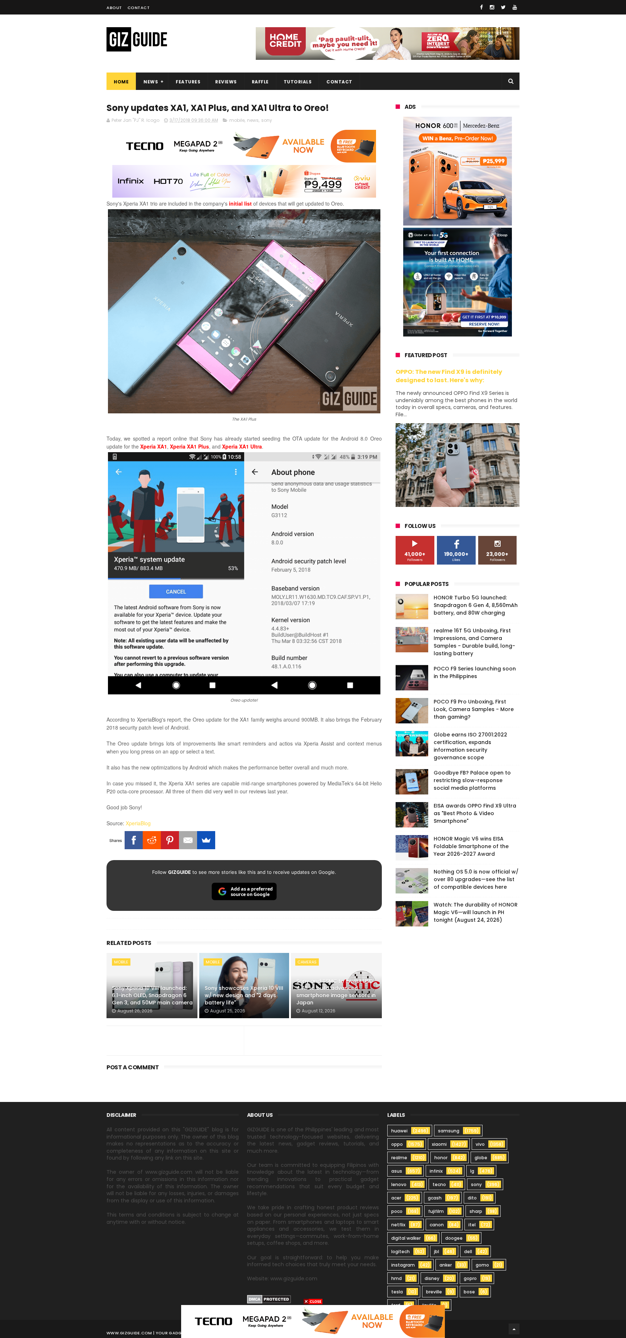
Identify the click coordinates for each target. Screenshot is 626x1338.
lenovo (398, 1184)
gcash (435, 1198)
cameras (307, 962)
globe (481, 1158)
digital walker (406, 1238)
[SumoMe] (206, 840)
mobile (237, 120)
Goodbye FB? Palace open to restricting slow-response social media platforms (472, 780)
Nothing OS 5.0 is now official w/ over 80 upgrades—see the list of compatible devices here (476, 879)
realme (399, 1158)
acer (396, 1198)
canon (437, 1225)
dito (472, 1198)
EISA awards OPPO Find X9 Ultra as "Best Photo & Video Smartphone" (475, 813)
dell (468, 1251)
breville (434, 1292)
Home (121, 82)
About (114, 8)
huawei (399, 1131)
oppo (397, 1144)
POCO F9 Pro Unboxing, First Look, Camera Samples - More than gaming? (474, 709)
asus (396, 1171)
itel (472, 1225)
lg (472, 1171)
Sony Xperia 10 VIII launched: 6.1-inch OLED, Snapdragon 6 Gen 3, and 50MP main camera (152, 995)
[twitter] (503, 7)
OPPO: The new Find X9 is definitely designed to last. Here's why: (449, 376)
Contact (139, 8)
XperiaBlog (138, 823)
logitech (400, 1251)
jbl (436, 1251)
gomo (482, 1265)
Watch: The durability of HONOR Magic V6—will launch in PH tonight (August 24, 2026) (476, 912)
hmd (396, 1278)
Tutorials (298, 82)
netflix (398, 1225)
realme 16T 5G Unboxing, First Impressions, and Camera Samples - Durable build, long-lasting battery (474, 642)
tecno (439, 1184)
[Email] (188, 840)
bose (469, 1292)
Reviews (226, 82)
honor (440, 1158)
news (253, 120)
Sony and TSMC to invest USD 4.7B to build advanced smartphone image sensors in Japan (336, 992)
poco (396, 1211)
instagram (403, 1265)
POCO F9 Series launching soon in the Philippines (475, 672)
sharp (476, 1211)
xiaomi (439, 1144)
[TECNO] (313, 1321)
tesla (397, 1292)
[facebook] (481, 7)
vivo (480, 1144)
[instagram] (492, 7)
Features (188, 82)
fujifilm (436, 1211)
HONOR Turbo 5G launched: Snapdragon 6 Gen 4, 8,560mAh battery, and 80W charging (476, 605)
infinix (436, 1171)
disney (432, 1278)
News (150, 82)
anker (445, 1265)
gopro (470, 1278)
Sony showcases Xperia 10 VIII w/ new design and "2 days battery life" (244, 995)
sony (266, 120)
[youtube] (514, 7)
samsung (448, 1131)
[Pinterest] (170, 840)
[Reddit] (152, 840)
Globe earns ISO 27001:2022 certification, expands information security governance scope (470, 746)
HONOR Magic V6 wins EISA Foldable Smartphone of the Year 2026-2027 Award (471, 846)
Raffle (260, 82)
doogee (454, 1238)
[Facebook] (134, 840)
